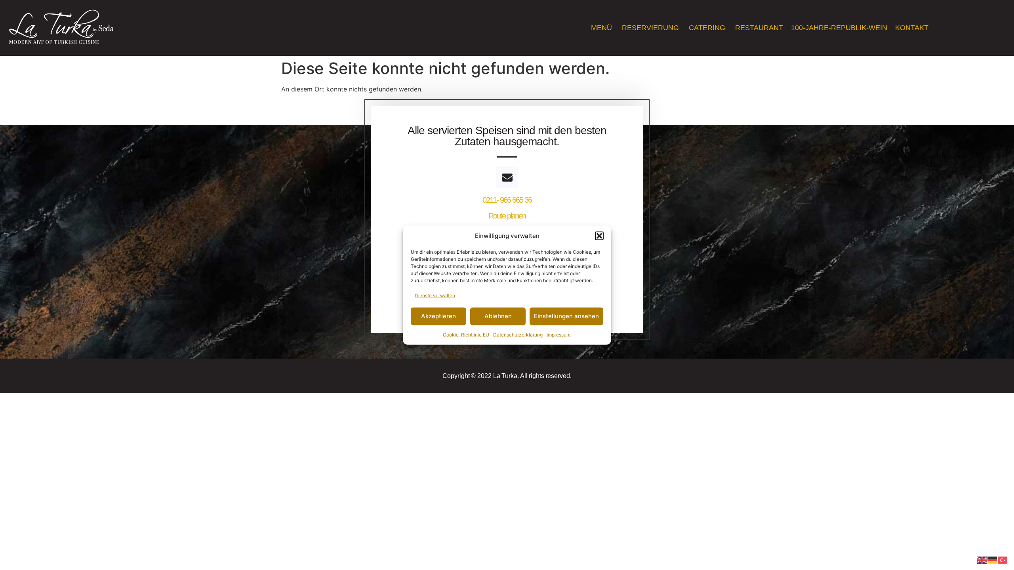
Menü (602, 28)
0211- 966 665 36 (507, 200)
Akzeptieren (438, 316)
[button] (599, 236)
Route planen (507, 215)
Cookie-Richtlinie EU (466, 334)
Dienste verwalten (435, 295)
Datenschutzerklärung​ (518, 334)
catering (708, 28)
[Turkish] (1003, 559)
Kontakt (912, 28)
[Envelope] (507, 177)
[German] (992, 559)
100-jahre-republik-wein (839, 28)
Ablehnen (498, 316)
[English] (982, 559)
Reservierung (651, 28)
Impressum (559, 334)
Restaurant (759, 28)
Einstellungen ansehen (566, 316)
